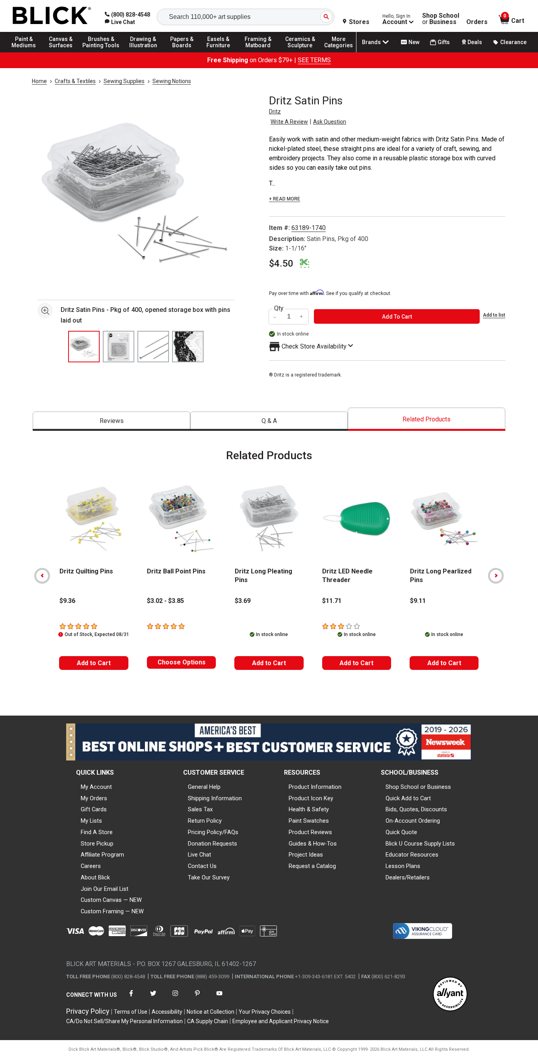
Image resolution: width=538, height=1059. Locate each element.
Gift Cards (94, 809)
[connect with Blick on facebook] (131, 998)
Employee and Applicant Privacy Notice (280, 1021)
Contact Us (202, 866)
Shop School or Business (418, 786)
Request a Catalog (312, 866)
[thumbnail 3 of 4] (153, 346)
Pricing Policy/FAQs (213, 832)
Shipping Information (215, 798)
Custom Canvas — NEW (111, 899)
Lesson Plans (403, 866)
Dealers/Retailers (408, 877)
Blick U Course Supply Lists (420, 843)
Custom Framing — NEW (112, 911)
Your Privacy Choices (265, 1012)
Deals (475, 42)
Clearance (513, 42)
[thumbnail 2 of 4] (118, 346)
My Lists (91, 820)
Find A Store (97, 832)
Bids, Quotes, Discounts (416, 809)
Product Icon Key (311, 798)
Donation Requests (212, 843)
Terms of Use (130, 1012)
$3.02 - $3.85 (165, 601)
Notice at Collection (210, 1012)
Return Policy (205, 820)
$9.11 (418, 601)
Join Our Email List (104, 888)
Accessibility (167, 1012)
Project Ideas (306, 854)
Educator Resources (412, 854)
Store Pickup (97, 843)
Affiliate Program (102, 854)
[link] (120, 22)
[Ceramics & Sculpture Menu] (300, 52)
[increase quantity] (302, 316)
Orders (477, 22)
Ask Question (329, 122)
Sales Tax (200, 809)
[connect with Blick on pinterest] (197, 998)
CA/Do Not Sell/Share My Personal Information (124, 1021)
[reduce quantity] (276, 316)
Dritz (275, 111)
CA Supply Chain (207, 1021)
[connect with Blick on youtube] (219, 998)
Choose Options (182, 662)
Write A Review (289, 122)
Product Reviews (310, 832)
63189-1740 (308, 228)
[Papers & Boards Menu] (185, 52)
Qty (279, 308)
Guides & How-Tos (313, 843)
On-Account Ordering (413, 820)
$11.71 (331, 601)
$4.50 (281, 263)
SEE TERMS (314, 60)
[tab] (111, 421)
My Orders (94, 798)
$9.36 (67, 601)
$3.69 (242, 601)
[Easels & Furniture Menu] (220, 52)
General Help (204, 786)
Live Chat (199, 854)
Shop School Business (440, 19)
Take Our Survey (209, 877)
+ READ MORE (284, 199)
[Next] (496, 576)
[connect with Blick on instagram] (175, 998)
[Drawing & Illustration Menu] (143, 52)
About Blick (95, 877)
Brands (371, 42)
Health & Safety (309, 809)
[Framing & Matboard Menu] (258, 52)
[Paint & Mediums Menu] (27, 52)
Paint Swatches (309, 820)
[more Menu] (339, 52)
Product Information (315, 786)
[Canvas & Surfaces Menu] (63, 52)
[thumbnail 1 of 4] (84, 346)
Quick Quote (401, 832)
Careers (91, 866)
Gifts (444, 42)
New (413, 42)
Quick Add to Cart (408, 798)
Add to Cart (94, 663)
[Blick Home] (52, 16)
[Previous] (42, 576)
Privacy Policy (87, 1011)
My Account (96, 786)
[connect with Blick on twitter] (153, 998)
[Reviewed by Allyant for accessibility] (450, 994)
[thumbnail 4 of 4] (188, 346)
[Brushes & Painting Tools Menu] (101, 52)
